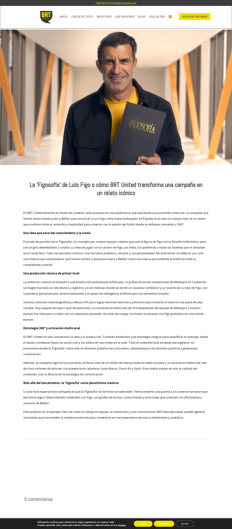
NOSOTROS (104, 16)
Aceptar (143, 523)
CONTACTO (103, 3)
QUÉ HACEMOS (125, 16)
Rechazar (164, 523)
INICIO (63, 16)
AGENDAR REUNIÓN (194, 16)
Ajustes (185, 523)
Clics (30, 429)
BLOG (142, 16)
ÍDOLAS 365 (157, 16)
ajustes (122, 525)
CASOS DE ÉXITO (82, 16)
